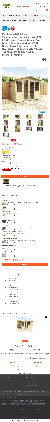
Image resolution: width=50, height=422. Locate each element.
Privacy (20, 394)
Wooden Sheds (34, 15)
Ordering (42, 391)
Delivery (18, 274)
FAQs (47, 391)
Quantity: (3, 161)
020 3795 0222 (43, 3)
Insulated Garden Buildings (19, 18)
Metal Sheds (37, 17)
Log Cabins (30, 18)
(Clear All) (28, 313)
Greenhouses (32, 20)
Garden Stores (41, 20)
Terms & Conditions (17, 391)
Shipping (37, 391)
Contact (24, 394)
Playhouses (6, 20)
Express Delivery (7, 17)
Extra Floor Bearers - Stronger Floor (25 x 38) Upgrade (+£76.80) (18, 233)
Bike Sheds (13, 20)
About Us (11, 391)
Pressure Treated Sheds (18, 17)
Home (3, 391)
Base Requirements (29, 274)
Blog (7, 391)
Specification (14, 274)
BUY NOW (25, 176)
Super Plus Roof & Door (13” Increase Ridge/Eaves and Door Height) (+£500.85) (21, 240)
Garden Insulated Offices (15, 15)
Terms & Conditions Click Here (26, 407)
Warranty (23, 274)
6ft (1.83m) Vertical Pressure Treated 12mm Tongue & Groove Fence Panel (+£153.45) (22, 202)
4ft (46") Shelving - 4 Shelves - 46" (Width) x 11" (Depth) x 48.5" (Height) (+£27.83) (21, 227)
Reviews (35, 274)
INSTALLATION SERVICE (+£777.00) (13, 213)
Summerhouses (6, 18)
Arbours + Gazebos (22, 20)
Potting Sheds (39, 18)
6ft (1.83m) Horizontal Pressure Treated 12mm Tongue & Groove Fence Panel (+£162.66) (23, 206)
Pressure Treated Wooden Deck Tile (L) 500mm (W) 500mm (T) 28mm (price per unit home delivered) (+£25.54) (27, 253)
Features (4, 274)
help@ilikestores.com (32, 385)
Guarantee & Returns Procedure (29, 391)
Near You (29, 394)
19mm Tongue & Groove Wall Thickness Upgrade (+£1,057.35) (18, 247)
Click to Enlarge (42, 112)
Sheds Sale (25, 15)
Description (9, 274)
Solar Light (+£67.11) (11, 220)
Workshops (29, 17)
